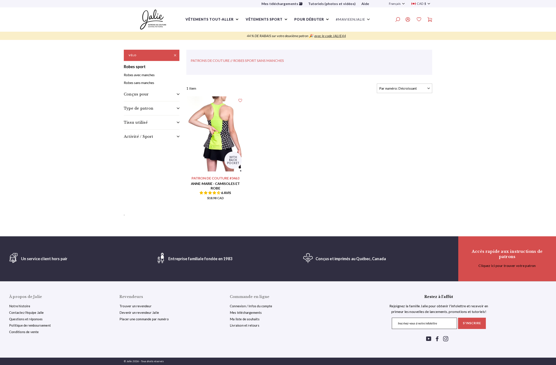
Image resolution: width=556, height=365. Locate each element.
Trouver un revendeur (135, 306)
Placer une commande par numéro (144, 319)
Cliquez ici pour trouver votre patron (507, 265)
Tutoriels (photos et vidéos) (332, 4)
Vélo (132, 55)
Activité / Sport (138, 136)
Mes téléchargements (246, 312)
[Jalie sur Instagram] (445, 338)
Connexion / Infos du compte (251, 306)
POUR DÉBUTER (309, 19)
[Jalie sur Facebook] (437, 338)
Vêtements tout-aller (209, 19)
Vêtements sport (264, 19)
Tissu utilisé (136, 122)
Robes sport (135, 66)
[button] (210, 193)
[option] (278, 36)
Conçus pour (136, 94)
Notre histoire (19, 306)
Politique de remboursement (30, 325)
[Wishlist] (419, 20)
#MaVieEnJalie (350, 19)
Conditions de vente (24, 332)
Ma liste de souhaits (245, 319)
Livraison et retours (244, 325)
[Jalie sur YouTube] (428, 338)
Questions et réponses (26, 319)
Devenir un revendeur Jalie (139, 312)
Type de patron (138, 108)
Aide (365, 4)
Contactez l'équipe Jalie (26, 312)
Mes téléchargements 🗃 (282, 4)
